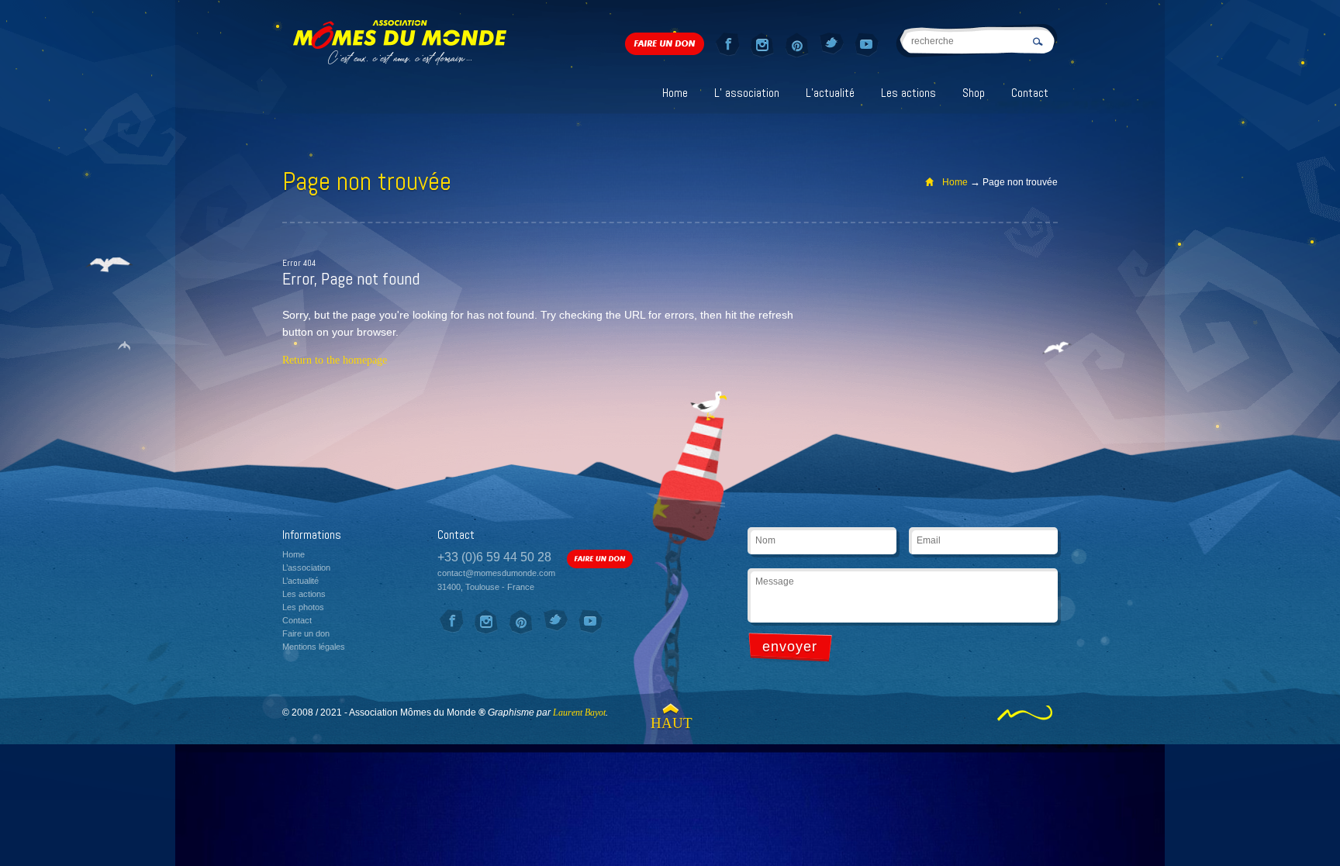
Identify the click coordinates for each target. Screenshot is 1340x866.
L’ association (746, 93)
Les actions (908, 93)
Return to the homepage (334, 360)
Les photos (303, 607)
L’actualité (830, 93)
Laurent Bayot (579, 712)
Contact (1029, 93)
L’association (306, 567)
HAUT (670, 723)
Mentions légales (313, 646)
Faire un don (306, 633)
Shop (973, 93)
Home (675, 93)
